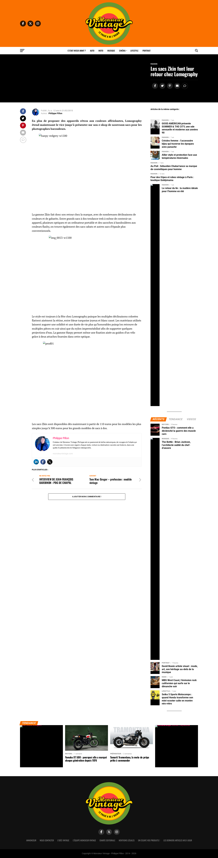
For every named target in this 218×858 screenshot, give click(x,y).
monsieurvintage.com (63, 453)
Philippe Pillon (55, 113)
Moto (100, 50)
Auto (92, 50)
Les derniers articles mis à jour (177, 840)
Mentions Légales (127, 840)
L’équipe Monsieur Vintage (84, 840)
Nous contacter (47, 840)
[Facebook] (43, 462)
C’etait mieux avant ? (77, 50)
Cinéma (122, 50)
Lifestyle (134, 50)
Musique (111, 50)
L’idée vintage (63, 840)
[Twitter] (49, 462)
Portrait (147, 50)
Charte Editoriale (107, 840)
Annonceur (31, 840)
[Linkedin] (36, 462)
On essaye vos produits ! (149, 840)
